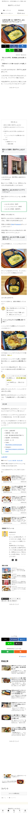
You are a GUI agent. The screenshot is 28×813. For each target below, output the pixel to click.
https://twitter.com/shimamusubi (13, 444)
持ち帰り (5, 600)
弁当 (19, 598)
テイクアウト (6, 598)
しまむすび (4, 457)
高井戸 (15, 600)
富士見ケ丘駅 (19, 460)
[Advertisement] (14, 103)
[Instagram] (16, 560)
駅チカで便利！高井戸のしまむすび (12, 125)
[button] (18, 50)
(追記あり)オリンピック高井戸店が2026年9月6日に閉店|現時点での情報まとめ (19, 583)
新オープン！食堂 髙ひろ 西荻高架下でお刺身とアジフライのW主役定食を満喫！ (19, 577)
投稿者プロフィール (11, 141)
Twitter (12, 224)
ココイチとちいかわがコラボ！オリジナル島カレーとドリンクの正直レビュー (19, 589)
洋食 (10, 600)
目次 (12, 122)
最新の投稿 (10, 143)
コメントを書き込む (14, 793)
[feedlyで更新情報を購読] (7, 651)
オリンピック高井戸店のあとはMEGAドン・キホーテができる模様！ (18, 571)
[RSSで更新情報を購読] (20, 651)
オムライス (13, 598)
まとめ (5, 139)
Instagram (18, 224)
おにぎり (10, 460)
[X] (12, 560)
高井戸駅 (14, 460)
